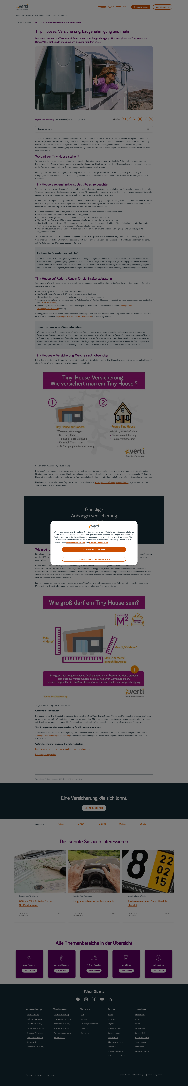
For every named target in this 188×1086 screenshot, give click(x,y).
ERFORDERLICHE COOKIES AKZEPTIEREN (94, 559)
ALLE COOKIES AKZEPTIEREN (94, 549)
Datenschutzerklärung (75, 542)
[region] (94, 543)
